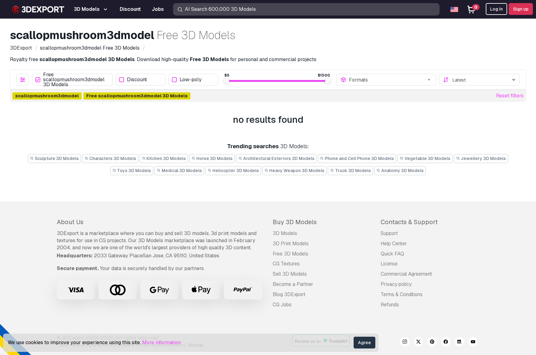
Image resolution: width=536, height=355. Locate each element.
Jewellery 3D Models (483, 158)
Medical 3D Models (181, 170)
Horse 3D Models (214, 158)
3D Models (285, 233)
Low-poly (191, 79)
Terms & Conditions (401, 294)
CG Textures (286, 263)
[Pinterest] (432, 342)
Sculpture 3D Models (56, 158)
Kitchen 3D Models (165, 158)
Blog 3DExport (289, 294)
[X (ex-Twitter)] (418, 342)
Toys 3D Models (133, 170)
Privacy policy (396, 284)
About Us (70, 222)
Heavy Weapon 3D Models (296, 170)
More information (161, 342)
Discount (137, 79)
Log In (496, 9)
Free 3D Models (290, 254)
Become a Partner (293, 284)
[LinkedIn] (459, 342)
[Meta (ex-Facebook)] (446, 342)
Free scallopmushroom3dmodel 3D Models (74, 79)
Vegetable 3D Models (427, 158)
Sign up (521, 9)
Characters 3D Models (112, 158)
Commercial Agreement (406, 274)
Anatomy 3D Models (402, 170)
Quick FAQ (392, 254)
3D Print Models (291, 243)
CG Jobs (282, 304)
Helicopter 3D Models (235, 170)
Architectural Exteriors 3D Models (278, 158)
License (389, 263)
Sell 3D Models (290, 274)
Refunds (390, 304)
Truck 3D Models (352, 170)
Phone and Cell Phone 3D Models (359, 158)
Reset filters (510, 95)
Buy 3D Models (295, 222)
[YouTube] (473, 342)
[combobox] (390, 79)
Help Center (394, 243)
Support (389, 233)
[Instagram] (405, 342)
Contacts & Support (409, 222)
